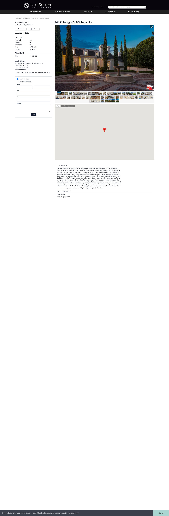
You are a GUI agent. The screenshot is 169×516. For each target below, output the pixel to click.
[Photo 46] (132, 97)
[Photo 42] (117, 97)
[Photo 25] (150, 93)
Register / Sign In (98, 7)
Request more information (25, 81)
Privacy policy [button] (73, 513)
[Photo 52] (91, 100)
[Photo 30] (72, 97)
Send (33, 114)
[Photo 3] (66, 93)
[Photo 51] (151, 97)
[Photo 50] (147, 97)
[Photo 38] (102, 97)
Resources (133, 12)
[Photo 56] (106, 100)
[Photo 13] (104, 93)
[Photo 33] (83, 97)
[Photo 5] (74, 93)
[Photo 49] (144, 97)
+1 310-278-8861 (24, 65)
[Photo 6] (78, 93)
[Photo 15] (112, 93)
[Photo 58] (113, 100)
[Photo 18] (123, 93)
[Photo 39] (106, 97)
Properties (35, 12)
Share (22, 29)
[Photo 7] (81, 93)
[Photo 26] (57, 97)
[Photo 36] (95, 97)
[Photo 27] (61, 97)
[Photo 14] (108, 93)
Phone (18, 97)
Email (18, 90)
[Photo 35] (91, 97)
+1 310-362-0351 (23, 67)
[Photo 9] (89, 93)
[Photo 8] (85, 93)
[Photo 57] (110, 100)
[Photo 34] (87, 97)
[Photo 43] (121, 97)
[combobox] (125, 7)
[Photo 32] (79, 97)
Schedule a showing (24, 79)
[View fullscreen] (151, 26)
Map (58, 106)
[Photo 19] (127, 93)
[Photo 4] (70, 93)
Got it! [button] (161, 513)
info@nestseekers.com (21, 69)
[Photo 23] (142, 93)
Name (18, 84)
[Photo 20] (131, 93)
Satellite (64, 106)
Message (19, 103)
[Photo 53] (95, 100)
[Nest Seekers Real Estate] (37, 5)
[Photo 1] (59, 93)
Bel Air (34, 18)
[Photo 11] (97, 93)
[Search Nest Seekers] (145, 7)
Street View (70, 106)
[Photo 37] (98, 97)
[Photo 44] (125, 97)
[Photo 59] (117, 100)
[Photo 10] (93, 93)
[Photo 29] (68, 97)
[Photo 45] (129, 97)
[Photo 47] (136, 97)
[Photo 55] (102, 100)
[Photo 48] (140, 97)
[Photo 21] (134, 93)
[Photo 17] (119, 93)
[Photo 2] (62, 93)
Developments (62, 12)
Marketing (110, 12)
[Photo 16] (115, 93)
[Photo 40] (110, 97)
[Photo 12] (100, 93)
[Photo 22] (138, 93)
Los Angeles (26, 18)
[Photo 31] (76, 97)
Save (35, 29)
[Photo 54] (98, 100)
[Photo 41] (113, 97)
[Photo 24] (146, 93)
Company (88, 12)
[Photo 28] (64, 97)
